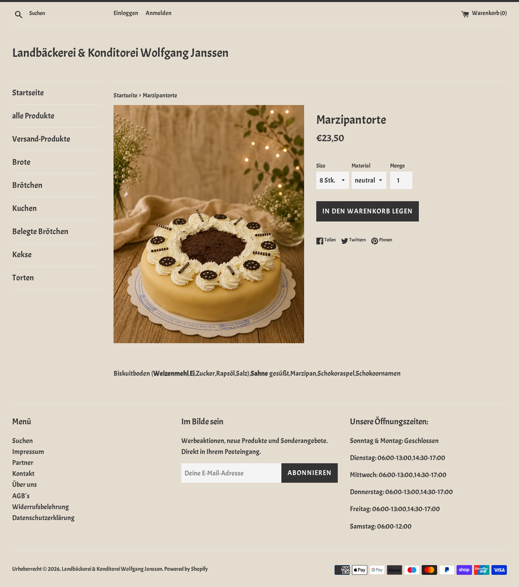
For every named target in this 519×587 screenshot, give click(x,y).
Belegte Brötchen (40, 231)
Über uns (24, 484)
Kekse (22, 254)
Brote (21, 162)
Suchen (22, 440)
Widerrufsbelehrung (40, 507)
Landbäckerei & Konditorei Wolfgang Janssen (120, 52)
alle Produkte (33, 116)
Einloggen (126, 13)
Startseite (28, 93)
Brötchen (27, 185)
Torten (23, 278)
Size (320, 165)
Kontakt (23, 473)
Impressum (28, 451)
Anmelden (159, 13)
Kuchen (24, 208)
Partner (22, 462)
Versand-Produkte (41, 139)
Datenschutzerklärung (43, 518)
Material (361, 165)
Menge (397, 165)
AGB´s (21, 496)
